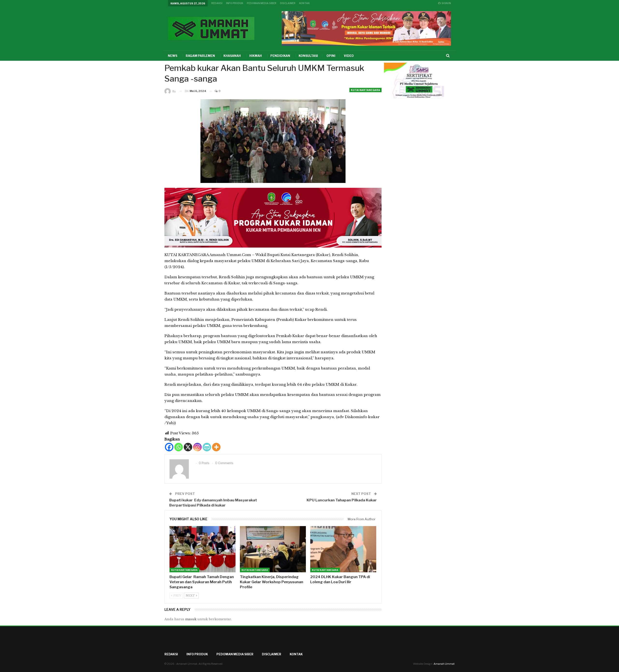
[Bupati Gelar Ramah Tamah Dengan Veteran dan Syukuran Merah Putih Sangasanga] (202, 549)
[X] (188, 447)
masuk (190, 619)
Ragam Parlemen (200, 56)
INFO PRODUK (234, 3)
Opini (330, 56)
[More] (216, 447)
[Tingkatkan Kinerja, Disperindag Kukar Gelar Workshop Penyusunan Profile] (273, 549)
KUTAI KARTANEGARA (365, 90)
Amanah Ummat (444, 663)
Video (349, 56)
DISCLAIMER (287, 3)
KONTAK (304, 3)
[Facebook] (169, 447)
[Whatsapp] (178, 447)
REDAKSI (216, 3)
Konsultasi (308, 56)
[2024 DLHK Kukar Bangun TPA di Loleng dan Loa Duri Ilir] (343, 549)
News (172, 56)
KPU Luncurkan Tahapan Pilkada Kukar (342, 500)
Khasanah (232, 56)
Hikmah (255, 56)
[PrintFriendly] (207, 447)
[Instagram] (197, 447)
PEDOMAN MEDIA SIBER (261, 3)
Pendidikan (280, 56)
